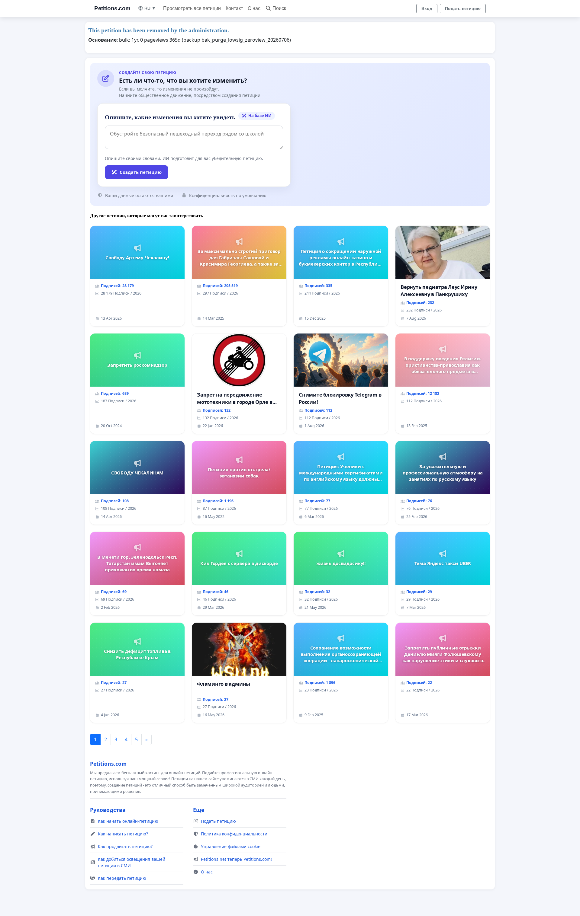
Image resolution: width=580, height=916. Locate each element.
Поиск (279, 8)
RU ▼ (150, 8)
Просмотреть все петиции (192, 8)
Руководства (108, 809)
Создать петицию (141, 172)
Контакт (234, 8)
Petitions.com (112, 8)
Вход (426, 8)
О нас (254, 8)
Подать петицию (463, 8)
